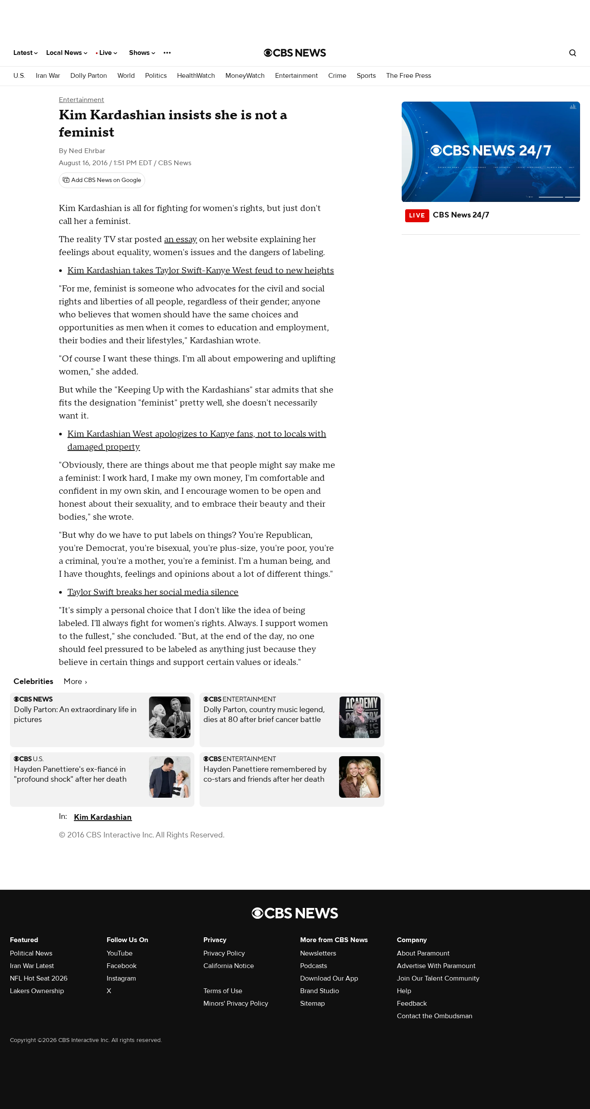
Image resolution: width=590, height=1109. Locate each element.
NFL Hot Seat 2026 (38, 978)
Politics (156, 76)
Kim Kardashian (103, 817)
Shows (140, 52)
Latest (23, 52)
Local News (65, 52)
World (126, 76)
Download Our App (329, 978)
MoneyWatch (245, 76)
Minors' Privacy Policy (235, 1003)
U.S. (19, 76)
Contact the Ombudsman (435, 1016)
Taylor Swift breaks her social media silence (152, 592)
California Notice (228, 965)
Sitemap (312, 1003)
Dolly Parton (88, 76)
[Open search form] (573, 53)
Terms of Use (222, 991)
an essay (180, 239)
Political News (31, 953)
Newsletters (318, 953)
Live (106, 52)
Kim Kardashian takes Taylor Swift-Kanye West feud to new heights (200, 270)
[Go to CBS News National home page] (295, 52)
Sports (366, 76)
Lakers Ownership (37, 991)
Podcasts (313, 965)
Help (404, 991)
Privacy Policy (224, 953)
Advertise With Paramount (436, 965)
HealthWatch (196, 76)
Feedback (412, 1003)
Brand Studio (319, 991)
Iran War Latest (32, 965)
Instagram (121, 978)
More (73, 682)
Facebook (121, 965)
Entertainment (296, 76)
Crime (337, 76)
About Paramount (423, 953)
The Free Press (408, 76)
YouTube (120, 953)
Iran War (48, 76)
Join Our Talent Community (438, 978)
